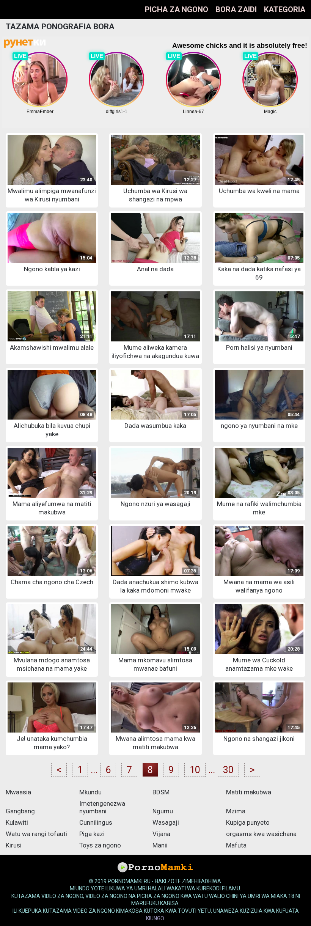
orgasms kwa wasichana (261, 834)
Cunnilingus (95, 822)
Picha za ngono (176, 9)
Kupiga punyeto (248, 822)
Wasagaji (165, 822)
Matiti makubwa (248, 792)
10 (195, 769)
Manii (160, 845)
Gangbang (20, 811)
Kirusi (14, 845)
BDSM (161, 792)
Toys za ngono (100, 845)
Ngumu (162, 811)
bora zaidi (236, 9)
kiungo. (155, 918)
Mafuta (236, 845)
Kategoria (284, 9)
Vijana (161, 834)
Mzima (235, 811)
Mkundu (90, 792)
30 (228, 769)
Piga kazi (92, 834)
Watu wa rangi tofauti (36, 834)
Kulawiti (17, 822)
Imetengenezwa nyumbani (102, 807)
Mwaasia (18, 792)
